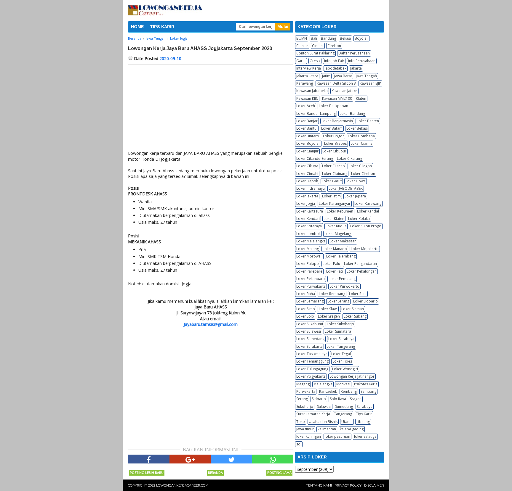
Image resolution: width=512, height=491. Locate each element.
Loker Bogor (333, 136)
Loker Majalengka (311, 241)
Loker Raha (305, 293)
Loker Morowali (309, 256)
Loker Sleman (352, 308)
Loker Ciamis (361, 143)
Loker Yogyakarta (311, 376)
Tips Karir (364, 413)
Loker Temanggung (312, 361)
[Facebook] (148, 459)
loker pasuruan (337, 436)
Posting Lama (279, 472)
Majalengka (322, 384)
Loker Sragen (329, 316)
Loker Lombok (308, 233)
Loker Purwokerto (344, 286)
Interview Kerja (308, 68)
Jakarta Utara (307, 75)
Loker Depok (307, 180)
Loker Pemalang (342, 278)
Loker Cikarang (349, 158)
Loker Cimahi (307, 173)
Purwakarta (305, 391)
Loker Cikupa (307, 165)
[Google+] (190, 459)
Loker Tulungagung (312, 368)
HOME (137, 26)
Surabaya (364, 406)
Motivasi (343, 384)
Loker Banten (368, 120)
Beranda (215, 472)
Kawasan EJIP (370, 83)
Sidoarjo (319, 398)
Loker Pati (334, 271)
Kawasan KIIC (307, 98)
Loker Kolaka (359, 218)
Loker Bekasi (357, 128)
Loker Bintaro (307, 136)
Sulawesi (324, 406)
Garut (301, 60)
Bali (314, 38)
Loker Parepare (309, 271)
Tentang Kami (319, 485)
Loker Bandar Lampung (316, 113)
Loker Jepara (355, 196)
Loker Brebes (335, 143)
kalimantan (327, 429)
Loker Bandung (352, 113)
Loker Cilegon (360, 165)
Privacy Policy (348, 485)
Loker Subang (355, 316)
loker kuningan (308, 436)
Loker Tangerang (341, 346)
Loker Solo (305, 316)
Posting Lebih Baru (147, 472)
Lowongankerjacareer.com (182, 485)
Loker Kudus (336, 225)
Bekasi (345, 38)
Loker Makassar (342, 241)
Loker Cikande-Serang (314, 158)
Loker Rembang (332, 293)
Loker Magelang (337, 233)
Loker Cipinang (334, 173)
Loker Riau (358, 293)
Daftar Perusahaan (354, 53)
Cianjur (302, 45)
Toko (300, 421)
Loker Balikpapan (333, 105)
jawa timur (305, 429)
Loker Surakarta (309, 346)
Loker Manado (335, 248)
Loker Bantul (306, 128)
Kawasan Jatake (344, 90)
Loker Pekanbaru (310, 278)
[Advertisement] (210, 108)
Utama (347, 421)
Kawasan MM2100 (337, 98)
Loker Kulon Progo (365, 225)
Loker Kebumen (340, 211)
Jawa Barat (343, 75)
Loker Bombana (361, 136)
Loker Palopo (307, 263)
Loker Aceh (305, 105)
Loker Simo (305, 308)
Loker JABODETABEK (346, 188)
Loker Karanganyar (335, 203)
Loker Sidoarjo (365, 301)
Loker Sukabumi (309, 323)
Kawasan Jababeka (312, 90)
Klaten (361, 98)
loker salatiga (365, 436)
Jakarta (356, 68)
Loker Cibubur (334, 151)
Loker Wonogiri (345, 368)
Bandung (328, 38)
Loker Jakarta (307, 196)
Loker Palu (331, 263)
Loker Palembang (341, 256)
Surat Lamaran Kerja (313, 413)
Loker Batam (332, 128)
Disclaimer (374, 485)
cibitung (363, 421)
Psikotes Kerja (365, 384)
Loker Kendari (308, 218)
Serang (302, 398)
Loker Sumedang (310, 338)
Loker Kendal (368, 211)
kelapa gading (352, 429)
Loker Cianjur (307, 151)
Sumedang (344, 406)
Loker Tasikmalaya (311, 353)
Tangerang (343, 413)
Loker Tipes (342, 361)
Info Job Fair (334, 60)
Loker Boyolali (308, 143)
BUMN (301, 38)
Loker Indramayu (310, 188)
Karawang (304, 83)
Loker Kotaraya (309, 225)
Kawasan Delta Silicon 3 (336, 83)
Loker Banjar (307, 120)
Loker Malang (307, 248)
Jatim (326, 75)
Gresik (315, 60)
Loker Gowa (355, 180)
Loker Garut (332, 180)
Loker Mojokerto (365, 248)
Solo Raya (338, 398)
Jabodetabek (335, 68)
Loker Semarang (310, 301)
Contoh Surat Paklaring (315, 53)
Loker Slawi (328, 308)
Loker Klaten (334, 218)
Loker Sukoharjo (340, 323)
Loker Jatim (331, 196)
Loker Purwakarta (311, 286)
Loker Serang (338, 301)
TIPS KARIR (162, 26)
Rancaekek (328, 391)
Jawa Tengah (366, 75)
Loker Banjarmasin (337, 120)
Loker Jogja (305, 203)
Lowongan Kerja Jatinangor (352, 376)
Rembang (349, 391)
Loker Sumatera (338, 331)
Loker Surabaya (341, 338)
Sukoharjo (304, 406)
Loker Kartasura (309, 211)
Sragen (355, 398)
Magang (303, 384)
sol (298, 444)
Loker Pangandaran (360, 263)
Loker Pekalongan (362, 271)
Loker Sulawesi (308, 331)
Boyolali (361, 38)
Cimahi (318, 45)
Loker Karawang (367, 203)
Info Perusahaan (361, 60)
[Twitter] (231, 459)
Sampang (368, 391)
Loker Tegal (341, 353)
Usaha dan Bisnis (323, 421)
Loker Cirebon (363, 173)
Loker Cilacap (333, 165)
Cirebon (334, 45)
